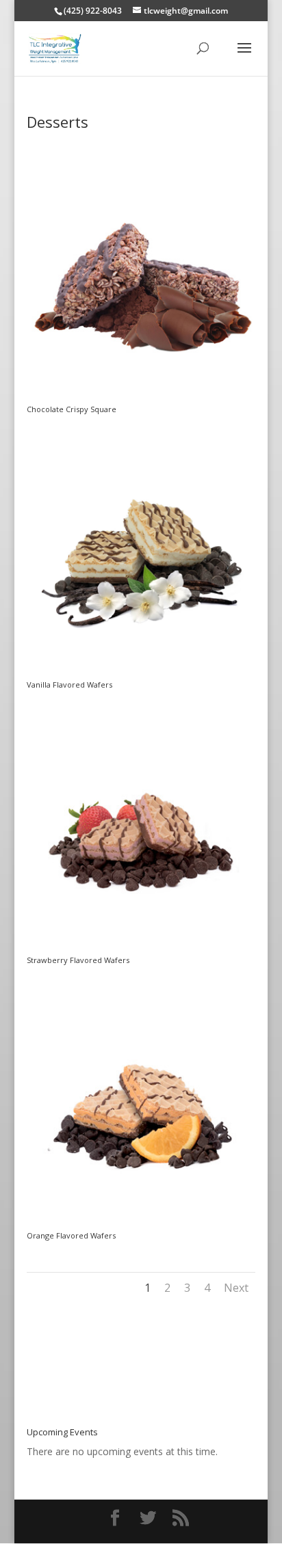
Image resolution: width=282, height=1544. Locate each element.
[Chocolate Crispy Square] (141, 398)
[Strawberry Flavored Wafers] (141, 949)
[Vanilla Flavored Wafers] (141, 673)
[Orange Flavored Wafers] (141, 1224)
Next (236, 1287)
